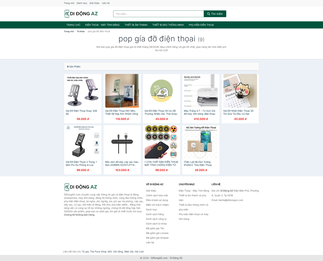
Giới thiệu (94, 3)
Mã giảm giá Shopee (157, 237)
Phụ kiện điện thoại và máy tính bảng (193, 216)
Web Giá (128, 251)
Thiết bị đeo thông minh (168, 24)
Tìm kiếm (216, 13)
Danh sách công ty (156, 218)
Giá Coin (139, 251)
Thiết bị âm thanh (136, 24)
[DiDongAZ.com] (81, 14)
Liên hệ (106, 3)
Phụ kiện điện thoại (201, 24)
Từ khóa (81, 31)
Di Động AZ (176, 257)
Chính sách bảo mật (157, 195)
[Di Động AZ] (81, 187)
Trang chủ (69, 3)
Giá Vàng (118, 251)
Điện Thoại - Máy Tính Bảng (102, 24)
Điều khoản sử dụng (157, 200)
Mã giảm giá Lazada (157, 233)
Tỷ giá (85, 251)
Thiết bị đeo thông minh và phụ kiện (193, 207)
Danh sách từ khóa (156, 223)
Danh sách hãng (155, 214)
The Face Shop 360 (101, 251)
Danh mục (82, 3)
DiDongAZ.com (159, 257)
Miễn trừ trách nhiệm (157, 204)
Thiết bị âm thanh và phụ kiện (192, 197)
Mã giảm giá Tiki (155, 228)
